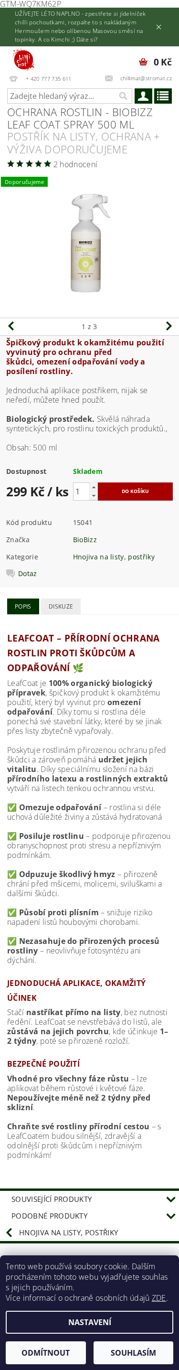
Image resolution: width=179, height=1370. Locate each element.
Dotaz (27, 573)
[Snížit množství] (93, 495)
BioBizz (85, 539)
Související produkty (51, 1199)
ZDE (159, 1298)
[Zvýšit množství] (93, 487)
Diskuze (61, 606)
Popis (23, 606)
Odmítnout (45, 1353)
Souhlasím (133, 1353)
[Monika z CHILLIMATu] (28, 58)
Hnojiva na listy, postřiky (114, 556)
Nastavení (89, 1322)
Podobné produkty (49, 1215)
